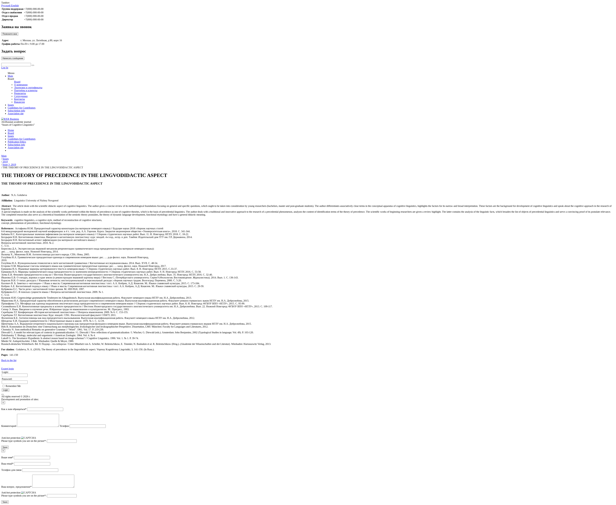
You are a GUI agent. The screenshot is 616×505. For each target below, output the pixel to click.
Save (5, 447)
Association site (16, 113)
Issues (11, 105)
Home (11, 130)
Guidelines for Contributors (21, 107)
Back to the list (8, 360)
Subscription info (16, 110)
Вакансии (19, 102)
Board (17, 81)
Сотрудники (21, 96)
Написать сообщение (13, 58)
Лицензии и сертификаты (28, 87)
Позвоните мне (10, 34)
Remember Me (13, 386)
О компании (21, 84)
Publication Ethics (17, 141)
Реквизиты (20, 93)
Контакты (19, 99)
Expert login (7, 368)
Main (10, 76)
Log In (4, 67)
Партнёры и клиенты (25, 90)
